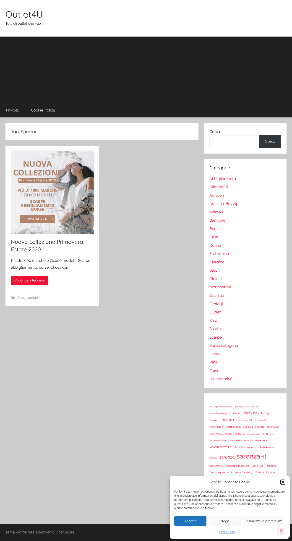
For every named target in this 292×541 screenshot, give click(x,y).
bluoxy (265, 413)
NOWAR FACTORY (220, 447)
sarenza (227, 456)
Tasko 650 (257, 465)
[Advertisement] (146, 69)
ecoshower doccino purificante (227, 433)
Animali (216, 212)
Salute (215, 328)
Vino (213, 362)
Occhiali (216, 295)
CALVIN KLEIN (229, 420)
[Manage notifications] (281, 531)
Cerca (214, 131)
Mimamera (261, 440)
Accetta (190, 521)
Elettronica (219, 253)
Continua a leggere (29, 280)
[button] (283, 482)
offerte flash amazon (244, 447)
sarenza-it (252, 456)
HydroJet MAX (217, 440)
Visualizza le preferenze (264, 521)
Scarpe (215, 337)
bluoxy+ (214, 420)
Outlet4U (24, 14)
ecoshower (272, 426)
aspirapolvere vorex (220, 406)
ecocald (259, 426)
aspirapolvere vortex (246, 406)
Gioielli (215, 278)
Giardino (216, 262)
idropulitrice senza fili (240, 440)
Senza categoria (223, 345)
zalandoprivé (220, 379)
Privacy (12, 110)
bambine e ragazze (220, 413)
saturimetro (216, 465)
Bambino (217, 220)
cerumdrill (260, 420)
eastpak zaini (233, 426)
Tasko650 (271, 465)
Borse (214, 228)
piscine (213, 457)
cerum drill (245, 420)
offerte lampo (266, 447)
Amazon (216, 195)
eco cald (248, 426)
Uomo (215, 354)
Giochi (215, 270)
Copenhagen (216, 426)
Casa (213, 237)
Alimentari (218, 187)
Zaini (213, 370)
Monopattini (220, 287)
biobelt (237, 413)
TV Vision (271, 472)
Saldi (213, 320)
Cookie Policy (227, 532)
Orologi (216, 304)
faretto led (253, 433)
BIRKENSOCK (251, 413)
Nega (224, 521)
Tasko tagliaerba (219, 472)
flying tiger (268, 433)
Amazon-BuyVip (223, 203)
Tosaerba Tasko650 (242, 472)
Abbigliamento (28, 298)
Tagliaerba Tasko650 (237, 465)
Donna (215, 245)
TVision (260, 472)
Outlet (215, 312)
